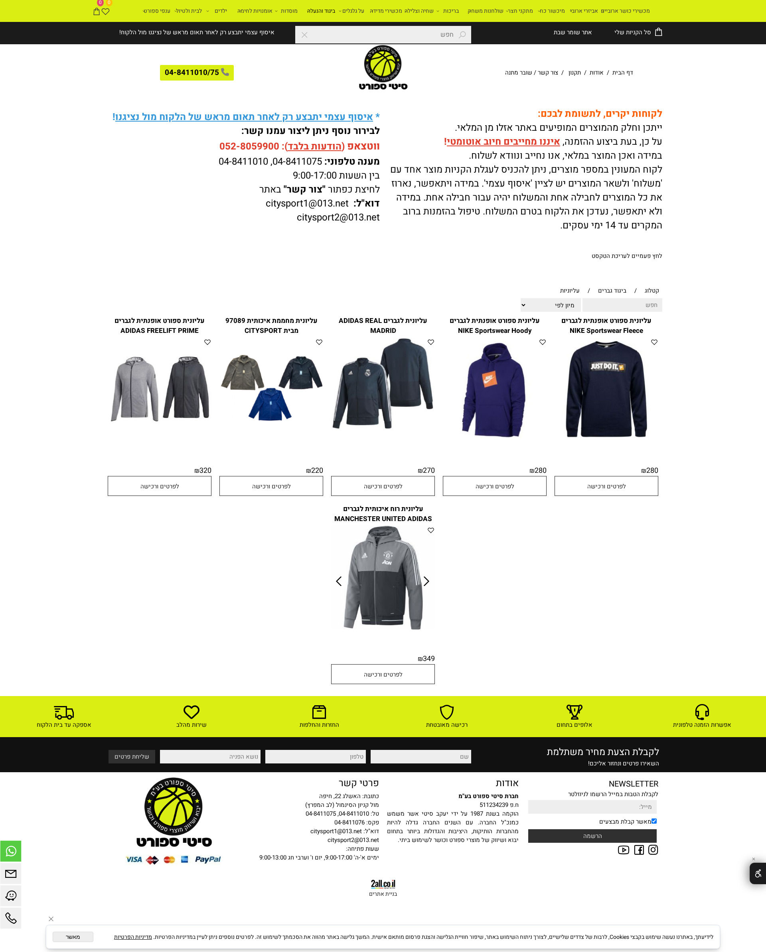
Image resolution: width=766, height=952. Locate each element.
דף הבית (622, 72)
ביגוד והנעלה (321, 11)
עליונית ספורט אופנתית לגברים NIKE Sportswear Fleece (606, 326)
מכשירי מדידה (386, 11)
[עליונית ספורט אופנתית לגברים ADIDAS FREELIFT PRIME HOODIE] (159, 439)
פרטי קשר (359, 783)
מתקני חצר (520, 11)
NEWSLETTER (633, 784)
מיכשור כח (552, 11)
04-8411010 (243, 162)
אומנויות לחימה (254, 11)
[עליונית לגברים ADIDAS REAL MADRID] (383, 427)
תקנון (575, 72)
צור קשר (548, 72)
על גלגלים (353, 11)
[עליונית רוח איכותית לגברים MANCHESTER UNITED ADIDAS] (383, 627)
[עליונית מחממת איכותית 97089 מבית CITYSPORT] (271, 439)
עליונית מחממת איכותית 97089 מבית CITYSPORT (271, 326)
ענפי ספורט (157, 11)
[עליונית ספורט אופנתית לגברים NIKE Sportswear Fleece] (606, 439)
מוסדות (289, 11)
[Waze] (10, 897)
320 (205, 470)
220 (317, 470)
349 (429, 658)
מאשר (73, 937)
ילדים (221, 11)
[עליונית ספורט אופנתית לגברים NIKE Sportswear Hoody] (495, 439)
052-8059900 (249, 146)
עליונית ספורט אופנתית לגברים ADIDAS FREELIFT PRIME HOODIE (160, 331)
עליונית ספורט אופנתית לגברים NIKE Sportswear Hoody (495, 326)
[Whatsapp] (10, 853)
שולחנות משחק (485, 11)
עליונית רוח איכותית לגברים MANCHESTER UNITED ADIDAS (383, 514)
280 (652, 470)
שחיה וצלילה (419, 11)
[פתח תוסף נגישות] (758, 873)
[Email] (10, 875)
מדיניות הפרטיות (133, 937)
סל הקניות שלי (632, 32)
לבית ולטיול (189, 11)
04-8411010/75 (192, 72)
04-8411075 (297, 162)
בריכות (451, 11)
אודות (597, 72)
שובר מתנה (518, 72)
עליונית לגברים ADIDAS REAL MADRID (383, 326)
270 (429, 470)
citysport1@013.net (307, 203)
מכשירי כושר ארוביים (625, 11)
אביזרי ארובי (584, 11)
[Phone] (10, 920)
